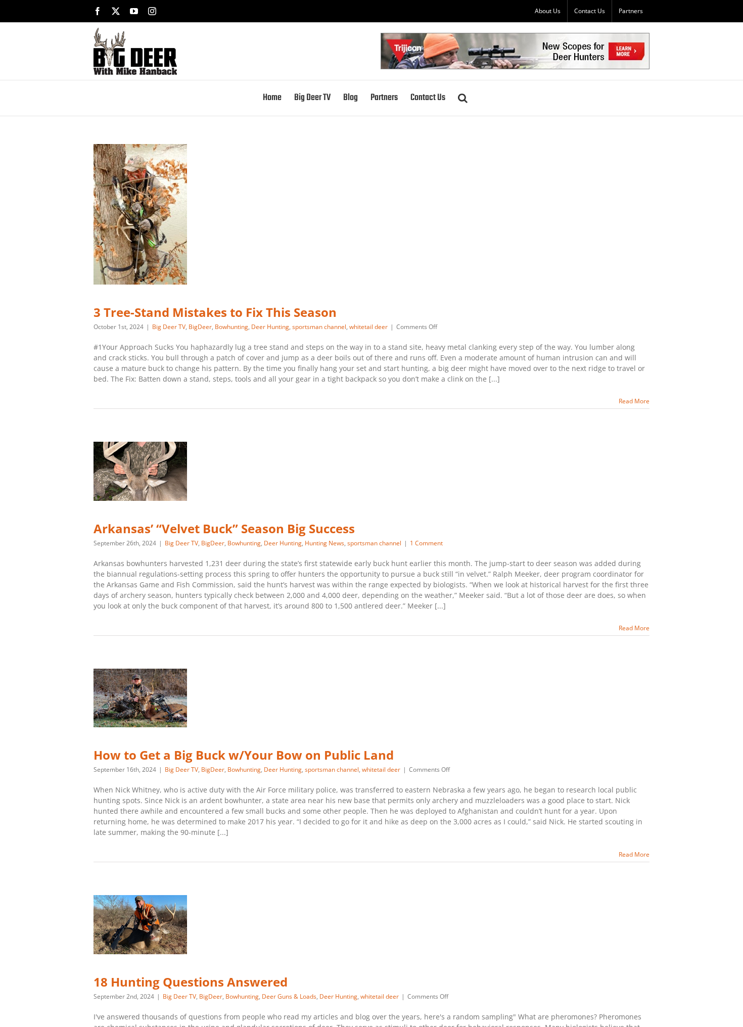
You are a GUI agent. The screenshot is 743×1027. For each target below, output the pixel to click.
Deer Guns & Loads (289, 996)
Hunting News (324, 543)
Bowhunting (231, 326)
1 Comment (426, 543)
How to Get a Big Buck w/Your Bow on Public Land (244, 754)
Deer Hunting (270, 326)
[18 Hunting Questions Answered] (140, 924)
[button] (463, 98)
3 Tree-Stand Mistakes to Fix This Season (215, 312)
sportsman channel (319, 326)
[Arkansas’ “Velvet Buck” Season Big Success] (140, 471)
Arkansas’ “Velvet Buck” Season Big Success (224, 528)
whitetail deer (368, 326)
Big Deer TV (168, 326)
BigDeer (200, 326)
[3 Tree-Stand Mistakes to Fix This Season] (140, 214)
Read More (634, 401)
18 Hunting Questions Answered (191, 981)
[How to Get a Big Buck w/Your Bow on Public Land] (140, 698)
